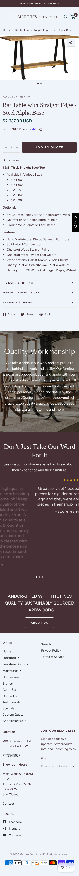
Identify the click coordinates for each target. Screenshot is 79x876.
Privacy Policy (51, 650)
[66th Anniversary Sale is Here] (40, 3)
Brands (8, 683)
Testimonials (11, 702)
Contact (8, 696)
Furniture (9, 658)
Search (46, 644)
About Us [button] (39, 622)
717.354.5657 (11, 755)
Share (11, 314)
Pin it (48, 314)
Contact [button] (8, 803)
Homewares (11, 677)
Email (44, 758)
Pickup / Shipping (18, 282)
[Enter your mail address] (72, 766)
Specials (8, 708)
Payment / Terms (17, 302)
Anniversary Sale (14, 721)
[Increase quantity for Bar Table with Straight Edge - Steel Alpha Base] (17, 147)
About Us (9, 690)
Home (7, 30)
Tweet (30, 314)
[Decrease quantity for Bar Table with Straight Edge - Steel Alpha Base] (6, 147)
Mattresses (10, 671)
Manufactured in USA (22, 292)
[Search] (65, 17)
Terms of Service (52, 657)
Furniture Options (15, 664)
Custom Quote (13, 714)
